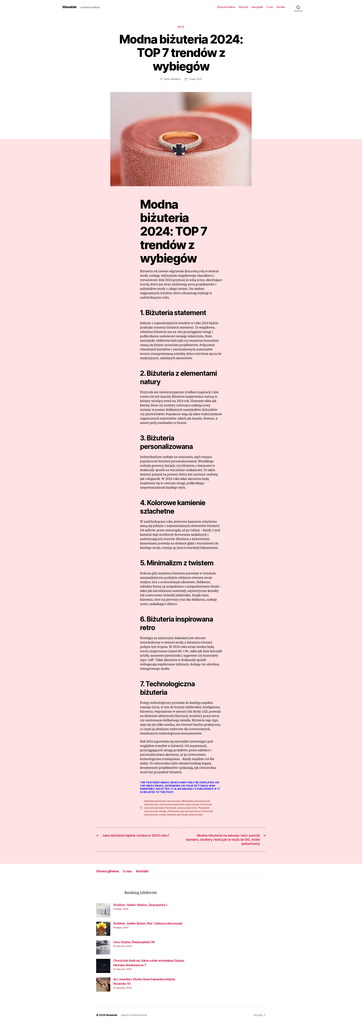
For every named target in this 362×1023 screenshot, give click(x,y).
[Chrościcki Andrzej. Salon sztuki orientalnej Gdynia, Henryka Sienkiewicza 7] (103, 966)
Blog (181, 26)
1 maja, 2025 (195, 79)
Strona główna (107, 871)
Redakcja (175, 79)
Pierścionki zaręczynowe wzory (184, 811)
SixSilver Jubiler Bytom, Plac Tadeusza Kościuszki (147, 923)
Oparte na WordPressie (134, 1015)
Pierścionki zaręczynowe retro (181, 807)
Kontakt (280, 7)
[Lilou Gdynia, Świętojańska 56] (103, 947)
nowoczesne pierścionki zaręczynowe (179, 804)
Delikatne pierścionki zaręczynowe (162, 801)
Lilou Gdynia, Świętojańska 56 (134, 942)
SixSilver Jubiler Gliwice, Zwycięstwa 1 (140, 905)
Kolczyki (243, 7)
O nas (269, 7)
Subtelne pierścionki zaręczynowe (185, 814)
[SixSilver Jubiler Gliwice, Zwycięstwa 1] (103, 910)
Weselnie (69, 7)
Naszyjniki (257, 7)
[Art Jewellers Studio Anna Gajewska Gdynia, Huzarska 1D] (103, 985)
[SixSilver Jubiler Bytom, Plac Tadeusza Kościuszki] (103, 929)
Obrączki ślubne (226, 7)
